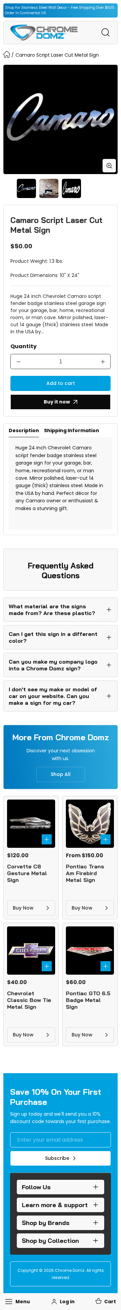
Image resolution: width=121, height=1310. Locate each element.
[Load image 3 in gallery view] (71, 188)
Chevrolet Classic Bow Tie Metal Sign (29, 1000)
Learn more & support (55, 1205)
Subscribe (57, 1158)
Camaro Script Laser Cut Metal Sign (57, 55)
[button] (105, 1302)
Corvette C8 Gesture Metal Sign (27, 873)
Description (24, 430)
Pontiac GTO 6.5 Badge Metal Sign (88, 1000)
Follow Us (36, 1187)
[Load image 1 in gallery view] (26, 188)
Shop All (61, 774)
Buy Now (23, 907)
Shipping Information (71, 430)
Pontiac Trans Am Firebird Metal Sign (85, 873)
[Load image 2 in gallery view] (48, 188)
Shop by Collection (50, 1241)
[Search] (105, 32)
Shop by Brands (46, 1223)
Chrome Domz (69, 1270)
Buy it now (57, 401)
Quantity (23, 346)
